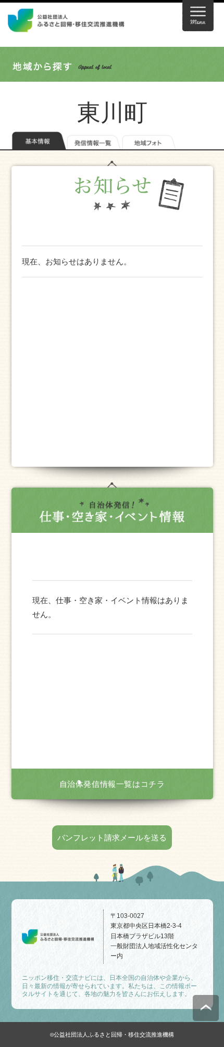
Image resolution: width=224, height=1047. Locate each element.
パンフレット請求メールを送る (112, 837)
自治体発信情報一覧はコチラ (112, 784)
